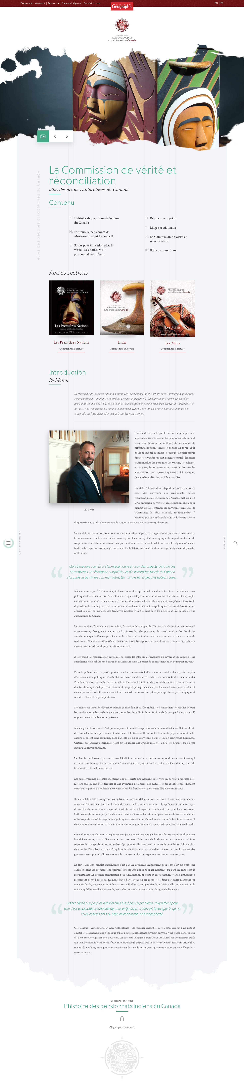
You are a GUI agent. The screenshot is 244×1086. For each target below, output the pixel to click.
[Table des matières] (8, 543)
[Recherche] (235, 543)
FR (222, 3)
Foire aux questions (163, 250)
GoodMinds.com (91, 3)
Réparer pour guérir (163, 218)
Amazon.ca (53, 3)
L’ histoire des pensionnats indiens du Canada (96, 220)
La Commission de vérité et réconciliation (168, 238)
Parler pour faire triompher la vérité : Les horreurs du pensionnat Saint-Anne (94, 249)
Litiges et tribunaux (163, 227)
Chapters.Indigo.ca (71, 3)
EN (216, 3)
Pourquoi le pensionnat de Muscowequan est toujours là (93, 234)
